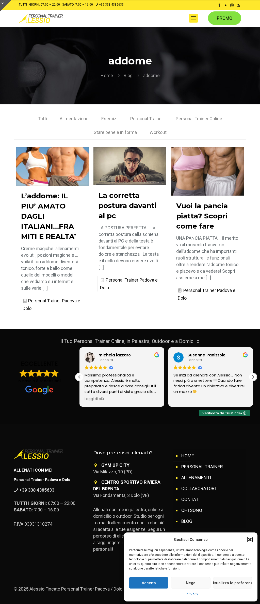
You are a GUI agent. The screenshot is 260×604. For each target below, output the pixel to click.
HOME (187, 455)
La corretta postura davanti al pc (128, 205)
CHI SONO (191, 510)
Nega (191, 583)
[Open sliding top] (5, 5)
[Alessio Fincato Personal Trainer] (51, 18)
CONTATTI (192, 499)
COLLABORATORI (198, 488)
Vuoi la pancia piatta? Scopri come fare (202, 215)
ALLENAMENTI (196, 477)
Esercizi (109, 118)
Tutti (42, 118)
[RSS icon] (238, 5)
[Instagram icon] (232, 5)
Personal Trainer (146, 118)
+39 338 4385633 (111, 4)
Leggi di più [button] (94, 399)
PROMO (224, 18)
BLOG (186, 521)
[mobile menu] (193, 18)
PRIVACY (192, 594)
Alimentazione (74, 118)
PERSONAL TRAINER (202, 466)
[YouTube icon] (226, 5)
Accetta (149, 583)
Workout (158, 132)
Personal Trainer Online (199, 118)
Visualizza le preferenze (232, 583)
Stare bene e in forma (115, 132)
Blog (128, 75)
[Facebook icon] (219, 5)
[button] (249, 539)
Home (107, 75)
